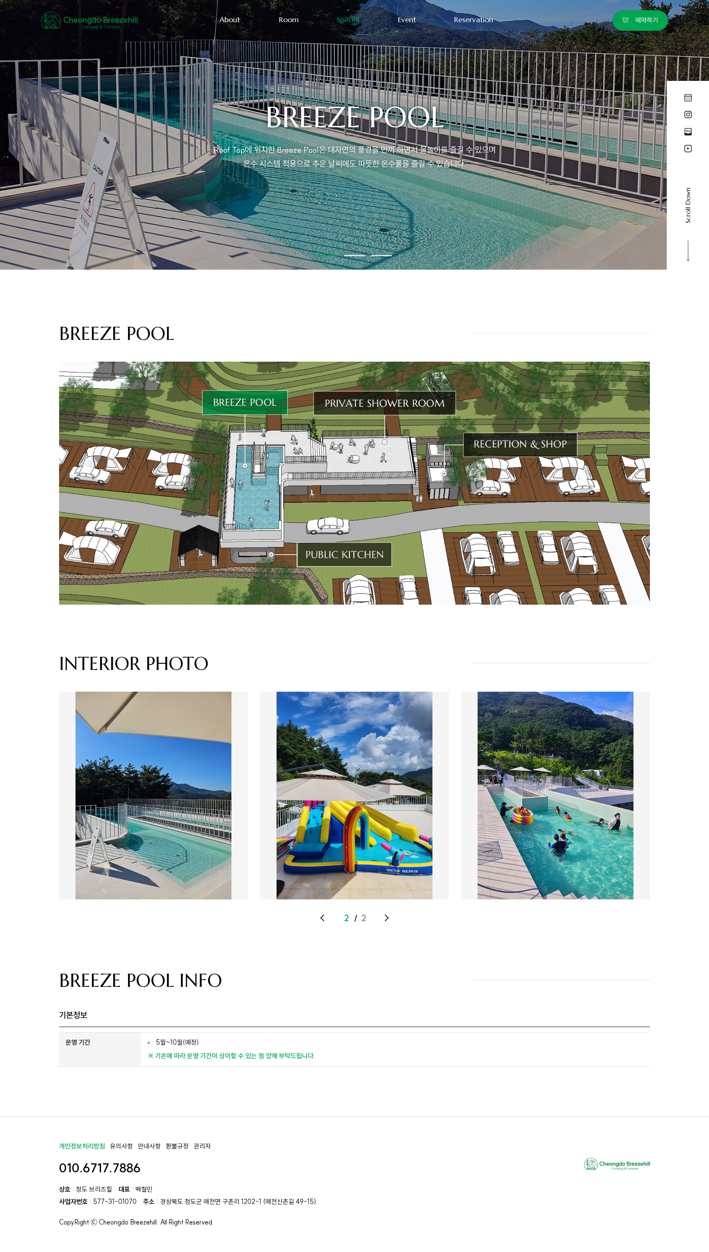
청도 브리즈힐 (89, 20)
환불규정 (177, 1146)
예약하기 (646, 20)
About (230, 19)
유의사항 (121, 1146)
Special (348, 19)
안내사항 (149, 1146)
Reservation (473, 19)
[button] (327, 255)
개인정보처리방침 (82, 1146)
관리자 (202, 1146)
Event (407, 19)
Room (289, 19)
